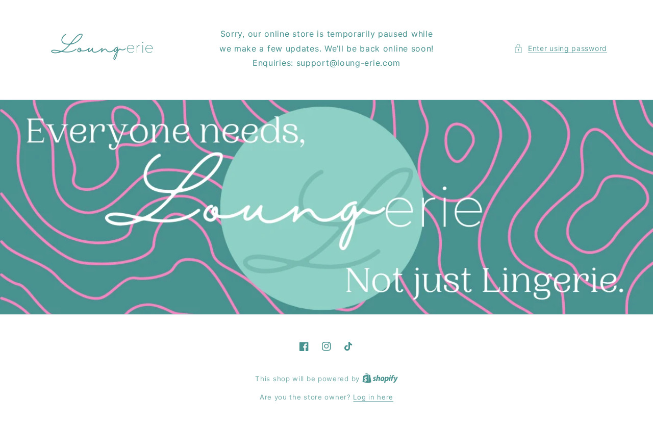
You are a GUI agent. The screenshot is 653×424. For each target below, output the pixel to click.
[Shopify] (380, 379)
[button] (560, 48)
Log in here (373, 397)
